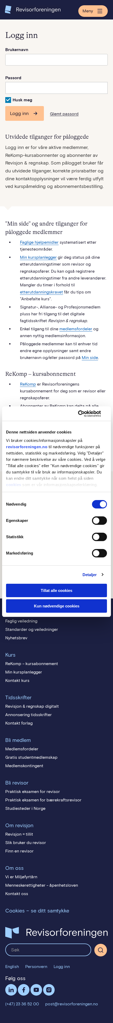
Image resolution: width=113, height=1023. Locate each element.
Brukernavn (16, 49)
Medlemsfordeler (21, 748)
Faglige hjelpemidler (39, 242)
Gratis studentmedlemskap (31, 757)
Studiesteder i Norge (25, 808)
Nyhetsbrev (16, 637)
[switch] (99, 520)
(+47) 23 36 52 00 (22, 1003)
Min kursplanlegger (38, 257)
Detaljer (90, 574)
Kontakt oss (16, 893)
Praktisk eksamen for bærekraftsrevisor (43, 799)
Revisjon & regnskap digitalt (32, 706)
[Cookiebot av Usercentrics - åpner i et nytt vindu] (84, 413)
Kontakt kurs (17, 680)
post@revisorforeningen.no (71, 1003)
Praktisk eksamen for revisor (32, 791)
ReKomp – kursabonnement (31, 663)
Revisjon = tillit (19, 834)
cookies (13, 484)
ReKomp (28, 384)
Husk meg (22, 99)
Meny (88, 10)
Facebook (23, 990)
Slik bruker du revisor (25, 842)
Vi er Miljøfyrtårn (21, 876)
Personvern (36, 966)
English (12, 966)
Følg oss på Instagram (49, 990)
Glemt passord (64, 113)
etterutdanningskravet (41, 292)
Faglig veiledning (21, 620)
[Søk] (48, 950)
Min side (90, 357)
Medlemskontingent (24, 765)
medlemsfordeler (75, 328)
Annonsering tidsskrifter (28, 714)
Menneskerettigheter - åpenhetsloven (41, 885)
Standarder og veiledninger (31, 629)
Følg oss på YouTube (36, 990)
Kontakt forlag (19, 723)
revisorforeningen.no (26, 447)
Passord (13, 77)
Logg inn (19, 113)
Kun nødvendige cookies (56, 606)
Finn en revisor (19, 851)
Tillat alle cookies (56, 590)
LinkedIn (11, 990)
